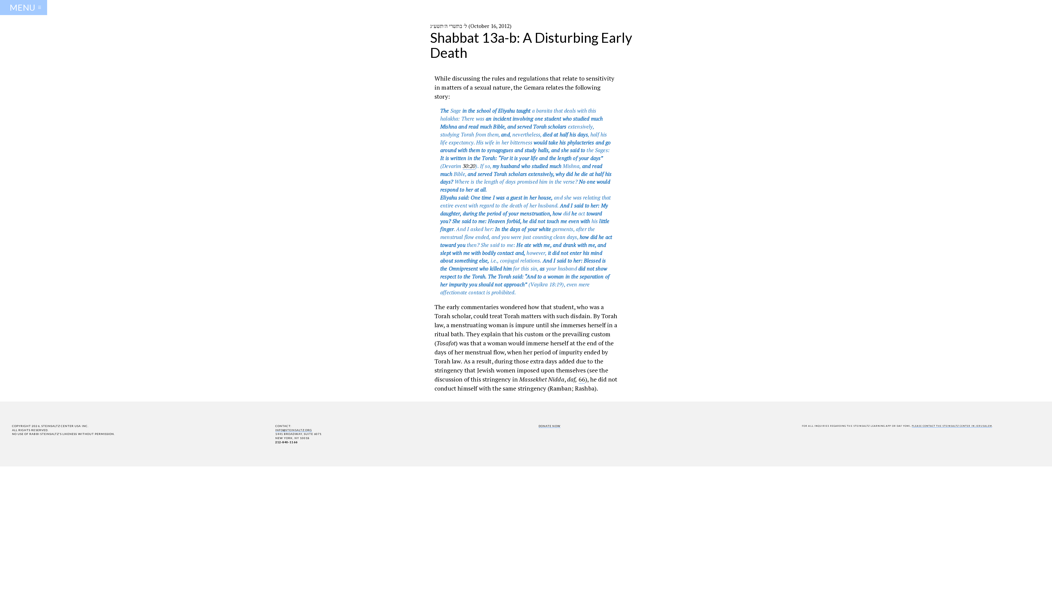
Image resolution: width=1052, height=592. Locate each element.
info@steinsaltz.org (293, 430)
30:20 (469, 166)
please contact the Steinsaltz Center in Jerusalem (952, 426)
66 (582, 379)
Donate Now (549, 426)
